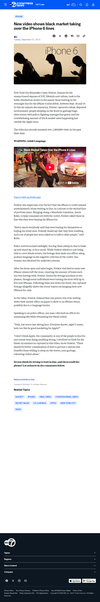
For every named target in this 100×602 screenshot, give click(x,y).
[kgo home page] (9, 542)
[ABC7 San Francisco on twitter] (13, 580)
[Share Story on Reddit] (66, 36)
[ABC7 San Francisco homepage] (21, 5)
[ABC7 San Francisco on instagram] (19, 580)
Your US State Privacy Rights (61, 590)
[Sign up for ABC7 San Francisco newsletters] (25, 580)
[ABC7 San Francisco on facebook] (6, 580)
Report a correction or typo (24, 379)
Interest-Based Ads (10, 593)
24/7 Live (40, 4)
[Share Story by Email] (78, 36)
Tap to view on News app (27, 197)
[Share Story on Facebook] (54, 36)
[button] (5, 4)
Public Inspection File (27, 593)
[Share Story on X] (60, 36)
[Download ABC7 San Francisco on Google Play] (89, 581)
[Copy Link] (84, 36)
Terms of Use (77, 590)
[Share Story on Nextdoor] (72, 36)
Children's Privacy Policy (40, 590)
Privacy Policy (9, 590)
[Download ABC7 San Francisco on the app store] (75, 581)
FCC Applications (42, 593)
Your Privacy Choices (23, 590)
